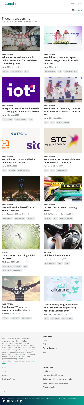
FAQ (44, 344)
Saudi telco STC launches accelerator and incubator (16, 309)
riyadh (5, 318)
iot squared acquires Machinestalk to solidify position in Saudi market (21, 110)
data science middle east (12, 270)
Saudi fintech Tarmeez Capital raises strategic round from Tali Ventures (61, 60)
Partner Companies (50, 348)
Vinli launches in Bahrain (57, 255)
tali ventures (16, 71)
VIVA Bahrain (49, 263)
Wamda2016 (7, 218)
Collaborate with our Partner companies (57, 379)
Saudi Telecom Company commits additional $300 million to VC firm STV (62, 111)
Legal (45, 352)
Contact (79, 3)
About (73, 3)
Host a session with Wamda (53, 375)
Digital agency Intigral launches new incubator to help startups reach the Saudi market (61, 307)
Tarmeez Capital (71, 71)
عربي (80, 10)
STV (52, 122)
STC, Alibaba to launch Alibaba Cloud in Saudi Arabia (18, 161)
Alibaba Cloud (23, 170)
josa (25, 266)
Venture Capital (63, 122)
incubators (26, 318)
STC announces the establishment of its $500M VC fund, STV (62, 161)
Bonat (5, 71)
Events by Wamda (8, 379)
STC (26, 71)
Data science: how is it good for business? (18, 257)
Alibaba (12, 170)
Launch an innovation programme (55, 383)
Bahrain (47, 252)
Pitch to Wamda (49, 387)
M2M (59, 263)
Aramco (31, 218)
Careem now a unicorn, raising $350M (60, 209)
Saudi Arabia (7, 54)
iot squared (7, 119)
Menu (74, 10)
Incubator (55, 318)
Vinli (66, 263)
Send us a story (48, 371)
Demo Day (15, 318)
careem (47, 218)
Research (5, 375)
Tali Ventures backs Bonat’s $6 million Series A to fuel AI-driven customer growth (19, 60)
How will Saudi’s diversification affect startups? (18, 209)
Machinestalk (21, 119)
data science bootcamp (11, 266)
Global (5, 252)
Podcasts (5, 371)
